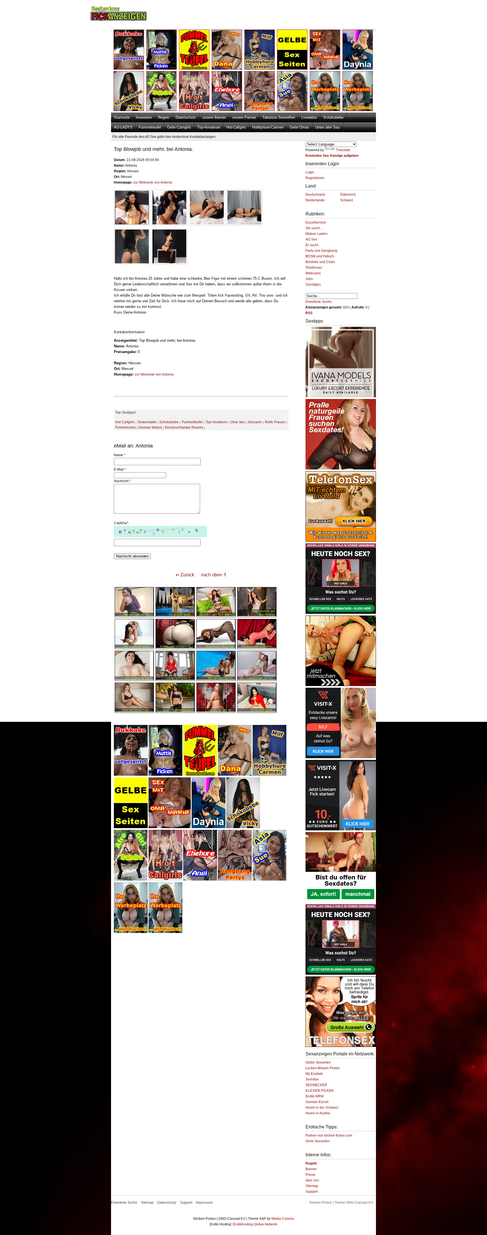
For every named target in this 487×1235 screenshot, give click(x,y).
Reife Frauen (275, 422)
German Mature (150, 427)
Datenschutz (186, 117)
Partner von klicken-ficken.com (329, 1135)
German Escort (317, 1102)
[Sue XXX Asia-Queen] (269, 879)
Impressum (204, 1203)
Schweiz (346, 200)
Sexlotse (312, 1079)
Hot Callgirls (124, 422)
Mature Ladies (316, 234)
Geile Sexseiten (318, 1141)
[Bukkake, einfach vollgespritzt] (131, 775)
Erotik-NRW (315, 1096)
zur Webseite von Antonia (152, 182)
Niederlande (315, 200)
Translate (343, 150)
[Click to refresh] (160, 531)
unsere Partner (244, 117)
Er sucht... (313, 245)
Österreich (348, 195)
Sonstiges (313, 284)
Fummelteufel (150, 127)
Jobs (309, 279)
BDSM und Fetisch (320, 256)
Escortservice (316, 222)
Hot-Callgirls (236, 127)
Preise (310, 1175)
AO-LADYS (123, 127)
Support (312, 1192)
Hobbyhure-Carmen (268, 127)
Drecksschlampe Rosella (184, 427)
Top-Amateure (208, 127)
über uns (312, 1180)
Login (310, 172)
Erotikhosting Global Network (255, 1224)
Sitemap (312, 1186)
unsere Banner (214, 117)
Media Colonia (282, 1219)
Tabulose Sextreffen (278, 117)
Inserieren (144, 117)
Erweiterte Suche (319, 302)
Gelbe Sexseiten (318, 1062)
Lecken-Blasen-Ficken (323, 1068)
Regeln (163, 117)
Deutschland (315, 195)
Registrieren (315, 178)
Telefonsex (314, 268)
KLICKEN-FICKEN (320, 1091)
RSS (309, 313)
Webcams (313, 273)
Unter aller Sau (327, 127)
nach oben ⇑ (214, 574)
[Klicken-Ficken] (118, 19)
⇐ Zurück (185, 574)
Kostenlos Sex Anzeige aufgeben (332, 156)
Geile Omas (299, 127)
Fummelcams (125, 427)
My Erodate (314, 1074)
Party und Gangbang (321, 251)
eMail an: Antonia (133, 446)
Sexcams (255, 422)
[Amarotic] (341, 396)
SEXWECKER (316, 1085)
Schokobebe (333, 117)
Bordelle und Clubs (320, 262)
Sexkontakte (147, 422)
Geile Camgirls (179, 127)
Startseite (122, 117)
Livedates (309, 117)
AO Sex (311, 239)
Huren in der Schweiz (322, 1108)
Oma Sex (238, 422)
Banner (311, 1169)
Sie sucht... (314, 228)
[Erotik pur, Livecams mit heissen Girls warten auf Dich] (341, 540)
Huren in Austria (318, 1113)
